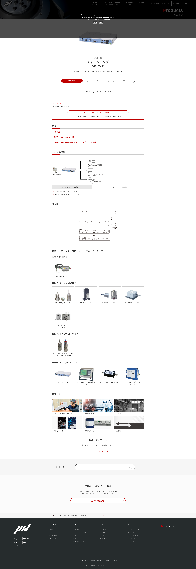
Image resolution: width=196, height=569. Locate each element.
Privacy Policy (100, 19)
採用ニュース (131, 538)
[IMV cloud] (171, 526)
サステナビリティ (53, 538)
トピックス (131, 541)
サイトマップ (114, 560)
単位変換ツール (105, 538)
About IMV (52, 525)
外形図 (109, 92)
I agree (95, 22)
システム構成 (98, 92)
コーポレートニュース (133, 529)
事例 (76, 538)
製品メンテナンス (79, 541)
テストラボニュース (133, 535)
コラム (103, 535)
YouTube (27, 538)
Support (104, 525)
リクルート (51, 532)
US (26, 542)
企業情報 (51, 529)
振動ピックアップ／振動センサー (79, 515)
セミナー (77, 535)
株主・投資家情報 (53, 535)
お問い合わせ (105, 529)
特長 (88, 92)
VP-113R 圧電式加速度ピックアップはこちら (66, 191)
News (130, 525)
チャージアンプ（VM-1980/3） (96, 515)
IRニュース (131, 532)
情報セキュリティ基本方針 (103, 560)
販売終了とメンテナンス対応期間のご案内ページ (97, 112)
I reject (100, 22)
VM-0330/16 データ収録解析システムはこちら (66, 194)
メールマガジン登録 (23, 545)
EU (16, 542)
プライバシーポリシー (84, 560)
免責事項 (93, 560)
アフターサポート (106, 532)
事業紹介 (60, 515)
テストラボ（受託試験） (81, 532)
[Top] (54, 515)
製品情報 (66, 515)
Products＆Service (81, 525)
